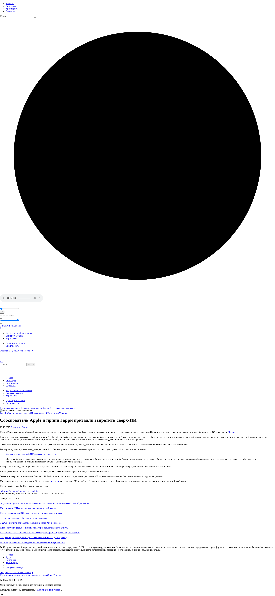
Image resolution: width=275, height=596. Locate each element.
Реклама (57, 575)
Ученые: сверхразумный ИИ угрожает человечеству (31, 454)
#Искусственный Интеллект (44, 413)
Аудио (9, 557)
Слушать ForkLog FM (10, 325)
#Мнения (62, 413)
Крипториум (12, 8)
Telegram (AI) (6, 350)
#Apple (3, 413)
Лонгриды (11, 6)
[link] (7, 359)
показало (54, 481)
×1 (2, 312)
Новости (10, 3)
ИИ (7, 565)
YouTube (17, 350)
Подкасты (10, 11)
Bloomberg (233, 432)
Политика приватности (11, 575)
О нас (50, 575)
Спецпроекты (12, 346)
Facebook (26, 350)
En (1, 328)
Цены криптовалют (15, 343)
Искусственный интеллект (19, 333)
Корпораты (11, 338)
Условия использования (35, 575)
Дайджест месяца (14, 336)
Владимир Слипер (20, 427)
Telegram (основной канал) (13, 491)
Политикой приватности (49, 590)
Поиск (3, 16)
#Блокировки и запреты (18, 413)
